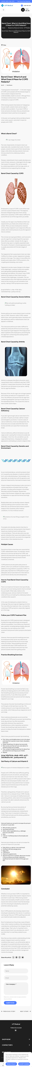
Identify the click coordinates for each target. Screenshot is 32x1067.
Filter (4, 45)
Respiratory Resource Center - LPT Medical (19, 27)
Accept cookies (24, 1064)
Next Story (24, 1011)
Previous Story (9, 1011)
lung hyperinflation (15, 237)
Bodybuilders (5, 502)
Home (3, 27)
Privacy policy (11, 1064)
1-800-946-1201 (27, 5)
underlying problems (9, 166)
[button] (3, 9)
